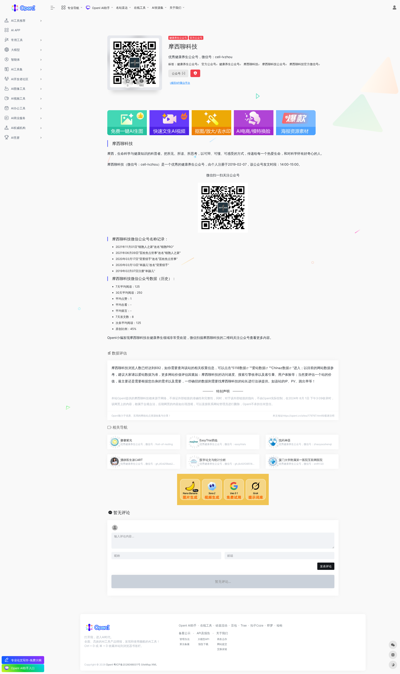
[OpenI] (97, 629)
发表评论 (326, 566)
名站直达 (122, 7)
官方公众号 (196, 37)
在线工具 (140, 7)
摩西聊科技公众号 (273, 64)
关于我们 (175, 7)
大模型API (203, 639)
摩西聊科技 (251, 64)
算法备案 (185, 644)
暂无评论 (121, 512)
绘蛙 (279, 625)
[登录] (394, 8)
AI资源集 (157, 7)
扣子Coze (256, 625)
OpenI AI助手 (187, 625)
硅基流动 (221, 625)
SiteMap (146, 664)
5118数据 (239, 368)
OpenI (109, 664)
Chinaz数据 (280, 368)
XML (154, 664)
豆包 (234, 625)
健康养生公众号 (178, 37)
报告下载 (203, 644)
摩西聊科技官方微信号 (304, 64)
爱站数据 (258, 368)
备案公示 (184, 633)
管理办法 (185, 639)
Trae (244, 625)
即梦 (270, 625)
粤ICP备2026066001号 (127, 664)
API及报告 (203, 633)
